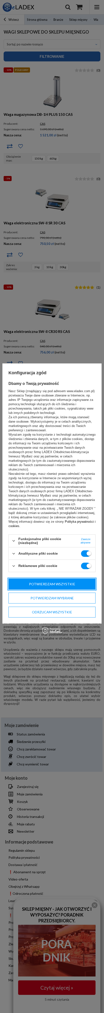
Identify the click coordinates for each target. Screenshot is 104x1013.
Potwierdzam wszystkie (52, 584)
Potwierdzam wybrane (52, 598)
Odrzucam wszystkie (52, 612)
